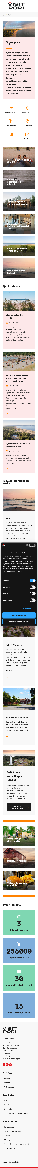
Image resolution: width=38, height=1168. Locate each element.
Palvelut (7, 1083)
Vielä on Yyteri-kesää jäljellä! (16, 316)
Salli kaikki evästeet (19, 615)
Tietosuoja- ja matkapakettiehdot (17, 1113)
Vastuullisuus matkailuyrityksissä (16, 1144)
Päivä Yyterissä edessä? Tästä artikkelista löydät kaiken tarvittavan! (17, 378)
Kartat (6, 1105)
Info (5, 1101)
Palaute (7, 1078)
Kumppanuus (9, 1127)
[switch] (33, 587)
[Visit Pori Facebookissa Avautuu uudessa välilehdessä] (4, 1064)
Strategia (7, 1140)
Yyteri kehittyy (9, 1148)
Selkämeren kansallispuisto (17, 807)
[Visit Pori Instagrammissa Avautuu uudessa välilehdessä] (7, 1064)
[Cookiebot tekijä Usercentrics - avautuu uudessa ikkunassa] (27, 545)
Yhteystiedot (9, 1087)
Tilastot (7, 1136)
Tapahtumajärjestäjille (12, 1131)
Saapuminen (8, 1109)
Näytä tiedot (26, 609)
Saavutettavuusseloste (11, 1162)
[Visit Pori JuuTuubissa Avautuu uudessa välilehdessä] (10, 1064)
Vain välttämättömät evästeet (19, 621)
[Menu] (33, 6)
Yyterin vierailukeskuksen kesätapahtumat (18, 445)
